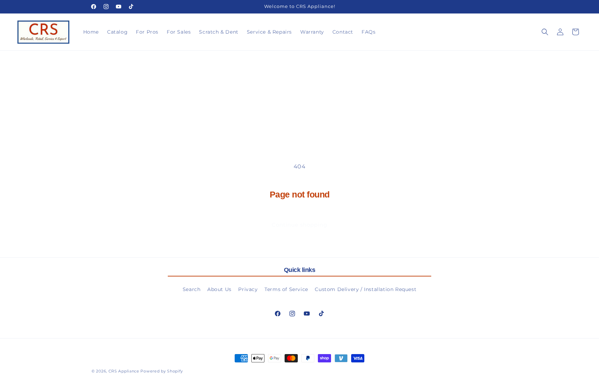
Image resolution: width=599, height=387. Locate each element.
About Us (219, 289)
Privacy (248, 289)
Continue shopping (299, 224)
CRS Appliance (123, 371)
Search (192, 289)
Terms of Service (286, 289)
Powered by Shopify (161, 371)
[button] (545, 31)
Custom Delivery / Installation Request (365, 289)
